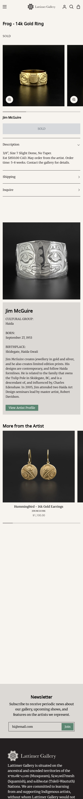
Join (67, 726)
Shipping (9, 177)
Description (11, 144)
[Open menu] (3, 7)
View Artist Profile (22, 408)
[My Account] (62, 6)
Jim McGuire (12, 117)
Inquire (8, 190)
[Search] (69, 6)
